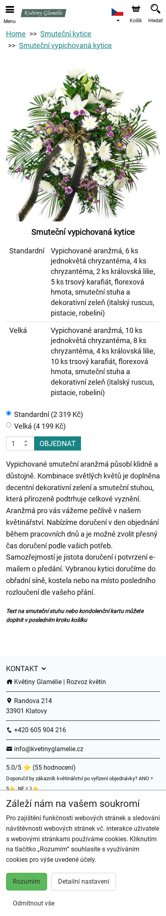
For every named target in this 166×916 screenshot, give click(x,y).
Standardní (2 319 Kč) (48, 414)
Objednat (57, 443)
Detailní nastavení (83, 881)
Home (16, 33)
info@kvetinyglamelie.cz (47, 749)
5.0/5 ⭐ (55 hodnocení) (41, 767)
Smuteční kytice (65, 33)
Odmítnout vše (33, 903)
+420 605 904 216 (39, 730)
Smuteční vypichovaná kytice (65, 45)
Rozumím (26, 881)
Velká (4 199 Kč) (40, 426)
